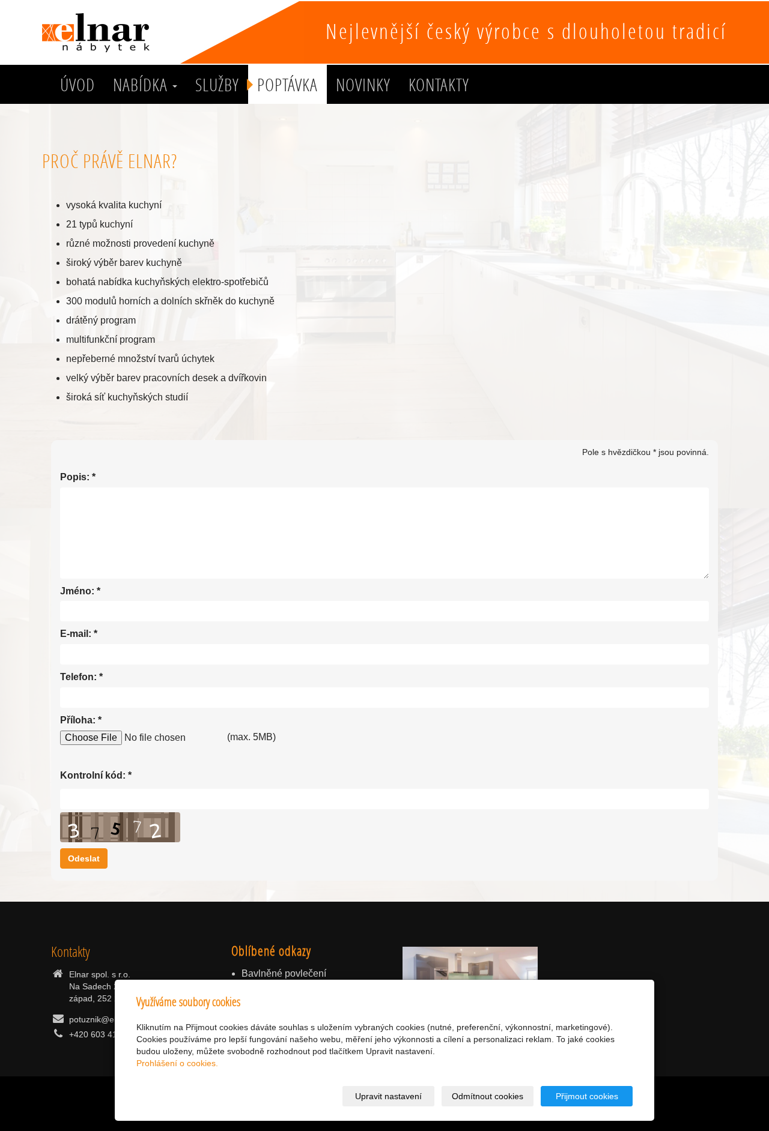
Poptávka (287, 84)
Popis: (75, 477)
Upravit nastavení (388, 1096)
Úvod (77, 84)
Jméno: (77, 591)
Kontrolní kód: (93, 775)
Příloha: (78, 720)
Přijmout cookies (587, 1096)
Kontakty (439, 84)
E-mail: (75, 634)
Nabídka (142, 84)
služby (217, 84)
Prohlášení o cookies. (177, 1063)
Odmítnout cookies (487, 1096)
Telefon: (78, 677)
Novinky (363, 84)
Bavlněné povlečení (284, 973)
